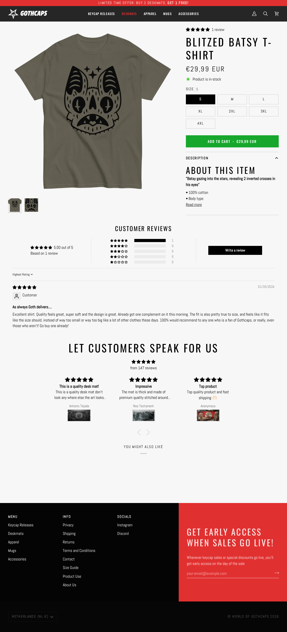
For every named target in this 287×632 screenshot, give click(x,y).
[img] (24, 287)
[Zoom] (92, 111)
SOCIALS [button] (124, 516)
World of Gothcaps (250, 616)
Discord (123, 533)
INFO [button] (67, 516)
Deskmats (16, 533)
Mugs (12, 550)
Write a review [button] (235, 250)
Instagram (125, 524)
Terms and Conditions (79, 550)
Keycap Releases (20, 524)
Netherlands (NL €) (30, 616)
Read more (194, 204)
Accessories (17, 559)
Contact (69, 559)
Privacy (68, 524)
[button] (150, 13)
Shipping (69, 533)
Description (197, 158)
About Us (69, 584)
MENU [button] (13, 516)
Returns (68, 542)
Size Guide (70, 567)
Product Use (72, 576)
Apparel (13, 542)
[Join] (275, 572)
